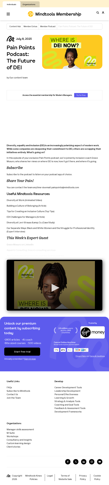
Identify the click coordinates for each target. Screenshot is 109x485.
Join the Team (14, 398)
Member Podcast (48, 26)
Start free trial (22, 351)
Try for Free (81, 95)
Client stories (13, 447)
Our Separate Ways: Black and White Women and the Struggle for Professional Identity (51, 228)
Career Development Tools (68, 387)
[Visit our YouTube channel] (99, 461)
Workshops (12, 436)
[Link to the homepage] (54, 14)
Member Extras (30, 26)
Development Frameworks (68, 411)
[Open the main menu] (8, 14)
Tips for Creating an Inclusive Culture (25, 211)
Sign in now (30, 359)
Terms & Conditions (97, 356)
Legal (50, 475)
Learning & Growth (64, 398)
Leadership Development (67, 391)
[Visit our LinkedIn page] (83, 461)
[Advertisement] (54, 122)
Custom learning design (19, 443)
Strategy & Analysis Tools (67, 401)
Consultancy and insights (19, 440)
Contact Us (12, 394)
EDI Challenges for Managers (21, 217)
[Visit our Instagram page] (91, 461)
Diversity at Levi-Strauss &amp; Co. (24, 222)
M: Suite (11, 433)
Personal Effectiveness (66, 394)
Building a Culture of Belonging (22, 206)
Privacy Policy (81, 356)
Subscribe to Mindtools (18, 391)
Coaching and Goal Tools (66, 405)
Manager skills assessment (20, 429)
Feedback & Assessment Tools (69, 408)
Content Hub (15, 26)
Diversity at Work (15, 200)
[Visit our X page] (75, 461)
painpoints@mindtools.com (65, 187)
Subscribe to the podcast (19, 174)
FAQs (9, 387)
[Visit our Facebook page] (67, 461)
